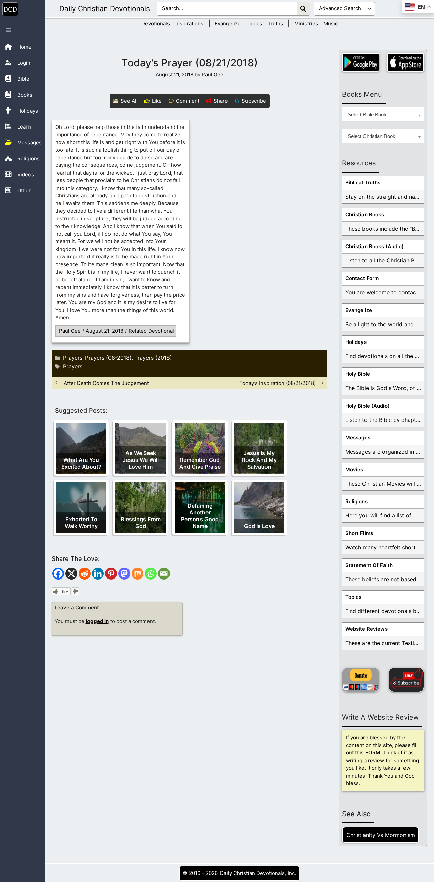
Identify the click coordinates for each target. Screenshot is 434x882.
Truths (275, 23)
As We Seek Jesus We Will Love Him (141, 460)
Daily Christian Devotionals (104, 8)
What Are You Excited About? (81, 463)
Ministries (306, 23)
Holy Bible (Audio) (367, 406)
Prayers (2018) (153, 357)
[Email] (164, 574)
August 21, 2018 (104, 331)
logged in (97, 621)
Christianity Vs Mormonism (380, 834)
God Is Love (259, 526)
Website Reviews (366, 629)
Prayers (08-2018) (108, 357)
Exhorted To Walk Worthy (81, 522)
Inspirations (189, 23)
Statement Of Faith (369, 565)
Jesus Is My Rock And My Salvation (259, 460)
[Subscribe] (406, 680)
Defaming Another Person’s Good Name (200, 515)
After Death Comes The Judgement (106, 382)
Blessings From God (141, 522)
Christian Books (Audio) (374, 246)
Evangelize (228, 23)
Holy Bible (357, 374)
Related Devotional (151, 331)
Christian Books (364, 214)
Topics (254, 23)
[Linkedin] (98, 574)
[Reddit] (85, 574)
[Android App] (360, 62)
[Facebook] (58, 574)
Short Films (359, 533)
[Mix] (137, 574)
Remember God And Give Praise (200, 463)
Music (330, 23)
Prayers (72, 357)
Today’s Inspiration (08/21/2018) (277, 382)
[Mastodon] (124, 574)
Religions (356, 501)
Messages (357, 437)
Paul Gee (70, 331)
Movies (354, 469)
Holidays (356, 342)
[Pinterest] (111, 574)
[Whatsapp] (151, 574)
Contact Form (362, 278)
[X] (71, 574)
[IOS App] (405, 62)
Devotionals (155, 23)
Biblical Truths (362, 182)
